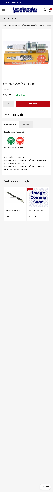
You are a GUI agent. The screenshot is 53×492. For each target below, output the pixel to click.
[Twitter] (18, 114)
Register (20, 2)
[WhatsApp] (21, 114)
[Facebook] (14, 114)
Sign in (13, 2)
